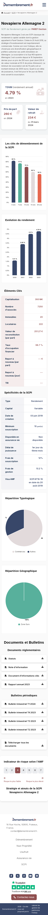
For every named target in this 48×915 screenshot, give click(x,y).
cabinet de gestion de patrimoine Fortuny (36, 909)
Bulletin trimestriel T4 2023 (22, 712)
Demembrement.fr (9, 909)
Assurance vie (24, 858)
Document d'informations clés (23, 675)
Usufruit (24, 852)
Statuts (12, 658)
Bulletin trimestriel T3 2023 (22, 721)
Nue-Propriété (24, 845)
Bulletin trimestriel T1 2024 (21, 704)
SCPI (14, 13)
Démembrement (24, 839)
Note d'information (18, 667)
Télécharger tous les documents (17, 744)
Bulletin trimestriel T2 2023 (22, 729)
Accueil (7, 13)
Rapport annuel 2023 (19, 684)
